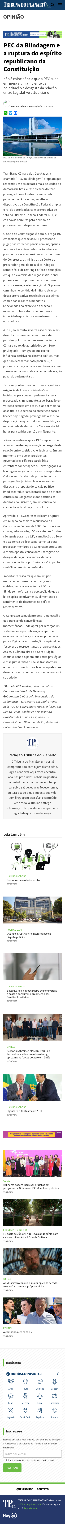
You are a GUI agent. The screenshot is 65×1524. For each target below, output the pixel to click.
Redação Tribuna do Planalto (32, 755)
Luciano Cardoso (17, 876)
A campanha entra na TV (17, 1332)
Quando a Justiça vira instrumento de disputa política (29, 935)
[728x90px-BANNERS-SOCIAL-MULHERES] (32, 1137)
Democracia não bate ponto (23, 880)
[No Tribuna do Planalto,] (32, 37)
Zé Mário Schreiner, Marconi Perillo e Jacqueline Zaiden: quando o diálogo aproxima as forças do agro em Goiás (28, 1054)
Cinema (7, 1278)
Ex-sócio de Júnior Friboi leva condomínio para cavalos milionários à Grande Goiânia (30, 1235)
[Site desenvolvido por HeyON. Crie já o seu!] (10, 1517)
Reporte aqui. (31, 1508)
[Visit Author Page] (33, 743)
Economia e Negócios (15, 1229)
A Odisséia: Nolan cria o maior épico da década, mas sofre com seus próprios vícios (30, 1284)
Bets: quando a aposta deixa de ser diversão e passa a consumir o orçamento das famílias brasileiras (32, 994)
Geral (6, 1180)
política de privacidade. (30, 1504)
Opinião (11, 1046)
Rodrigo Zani (14, 929)
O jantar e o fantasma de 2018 (24, 1111)
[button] (52, 5)
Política (7, 1328)
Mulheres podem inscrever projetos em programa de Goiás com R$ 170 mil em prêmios (31, 1186)
